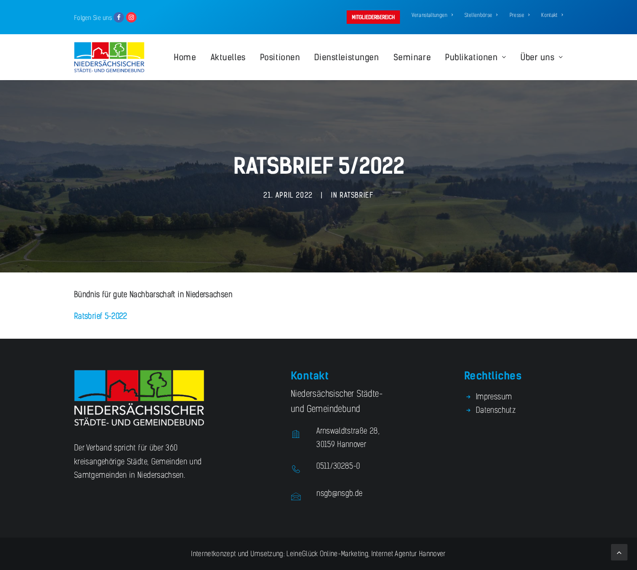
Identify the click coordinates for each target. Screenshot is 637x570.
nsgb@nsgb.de (339, 493)
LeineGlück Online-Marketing (326, 554)
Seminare (412, 57)
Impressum (494, 397)
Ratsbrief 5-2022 (100, 316)
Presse (517, 15)
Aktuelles (228, 57)
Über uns (537, 57)
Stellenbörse (478, 15)
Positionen (280, 57)
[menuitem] (375, 17)
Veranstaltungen (429, 15)
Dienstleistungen (346, 57)
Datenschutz (496, 410)
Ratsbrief (356, 195)
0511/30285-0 (338, 466)
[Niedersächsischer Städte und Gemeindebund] (109, 57)
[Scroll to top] (619, 552)
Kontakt (549, 15)
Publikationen (471, 57)
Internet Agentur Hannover (408, 554)
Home (185, 57)
